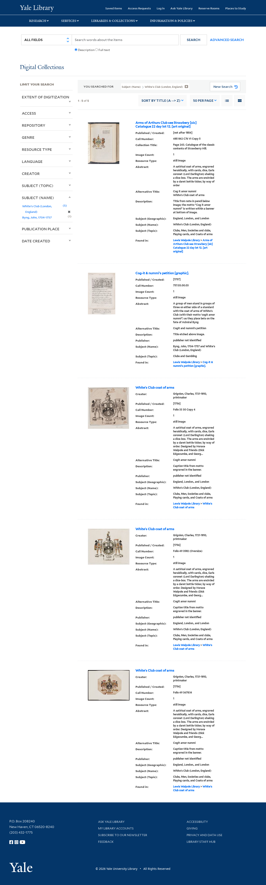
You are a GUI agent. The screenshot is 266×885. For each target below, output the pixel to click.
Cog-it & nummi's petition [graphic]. (162, 273)
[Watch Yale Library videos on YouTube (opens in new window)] (22, 842)
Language (32, 161)
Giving (192, 828)
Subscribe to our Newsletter (122, 835)
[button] (193, 40)
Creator (31, 173)
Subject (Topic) (37, 185)
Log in (161, 8)
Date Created (36, 240)
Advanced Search (227, 40)
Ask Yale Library (181, 8)
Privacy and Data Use (204, 835)
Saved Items (113, 8)
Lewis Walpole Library (186, 240)
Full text (104, 50)
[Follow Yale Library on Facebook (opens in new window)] (11, 842)
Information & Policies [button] (171, 21)
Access (29, 113)
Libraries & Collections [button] (113, 21)
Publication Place (40, 228)
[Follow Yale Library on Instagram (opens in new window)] (16, 842)
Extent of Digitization (45, 96)
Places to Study (235, 8)
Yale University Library (37, 8)
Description (86, 50)
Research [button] (37, 21)
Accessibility (197, 821)
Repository (33, 125)
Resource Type (37, 149)
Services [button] (68, 21)
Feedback (106, 841)
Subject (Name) (38, 197)
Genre (28, 137)
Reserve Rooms (208, 8)
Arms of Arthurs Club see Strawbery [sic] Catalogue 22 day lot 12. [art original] (166, 124)
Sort (161, 101)
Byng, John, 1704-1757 (37, 217)
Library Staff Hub (201, 841)
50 (203, 101)
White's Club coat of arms (154, 387)
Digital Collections (42, 67)
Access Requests (139, 8)
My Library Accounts (116, 828)
